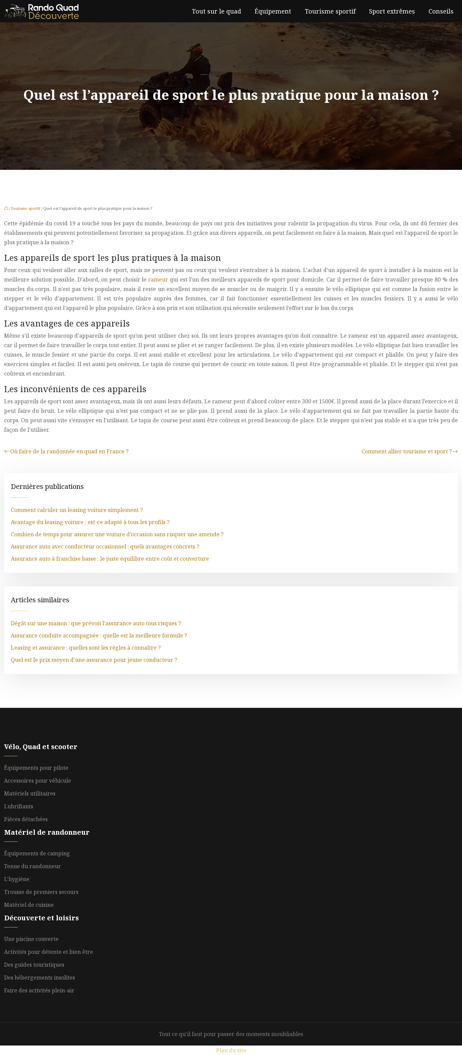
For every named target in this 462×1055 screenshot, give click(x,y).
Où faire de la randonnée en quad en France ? (69, 451)
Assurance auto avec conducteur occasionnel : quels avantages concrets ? (105, 546)
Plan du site (231, 1050)
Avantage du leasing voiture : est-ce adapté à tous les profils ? (90, 522)
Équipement (273, 11)
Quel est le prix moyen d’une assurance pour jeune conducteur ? (94, 660)
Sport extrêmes (392, 11)
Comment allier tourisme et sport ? (407, 451)
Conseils (441, 11)
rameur (159, 279)
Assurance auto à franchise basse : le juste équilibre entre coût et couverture (110, 558)
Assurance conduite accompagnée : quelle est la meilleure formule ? (99, 635)
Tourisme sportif (330, 11)
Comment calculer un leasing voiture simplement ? (77, 510)
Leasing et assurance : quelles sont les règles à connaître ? (86, 647)
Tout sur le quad (216, 11)
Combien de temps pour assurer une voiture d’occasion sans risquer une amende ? (117, 534)
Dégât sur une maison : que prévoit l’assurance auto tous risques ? (96, 623)
